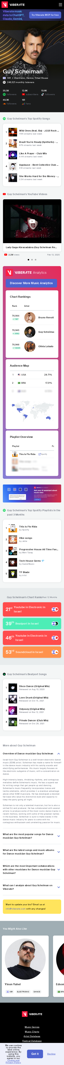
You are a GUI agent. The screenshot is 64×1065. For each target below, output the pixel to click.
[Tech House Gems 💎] (12, 562)
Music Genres (32, 1027)
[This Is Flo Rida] (12, 528)
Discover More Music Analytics (31, 283)
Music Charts (32, 1031)
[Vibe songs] (12, 539)
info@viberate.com (16, 908)
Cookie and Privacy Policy (13, 1061)
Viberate (13, 4)
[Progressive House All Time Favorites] (12, 551)
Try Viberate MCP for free (45, 15)
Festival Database (32, 1041)
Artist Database (32, 1036)
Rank (14, 306)
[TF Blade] (12, 573)
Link (39, 454)
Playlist (15, 446)
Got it (35, 1054)
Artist (26, 306)
